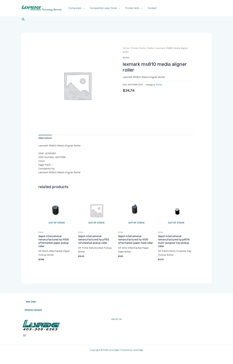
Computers (75, 8)
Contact (152, 8)
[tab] (45, 138)
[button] (23, 19)
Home (126, 48)
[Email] (24, 335)
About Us (116, 319)
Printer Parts (132, 8)
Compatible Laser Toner (103, 8)
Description (45, 137)
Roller (151, 48)
